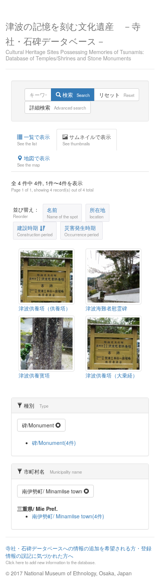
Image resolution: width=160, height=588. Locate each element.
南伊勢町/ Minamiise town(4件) (68, 516)
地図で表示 (33, 161)
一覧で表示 (33, 139)
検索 (75, 94)
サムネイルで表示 (87, 139)
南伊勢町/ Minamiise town (53, 491)
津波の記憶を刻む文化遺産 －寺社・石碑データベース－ (75, 40)
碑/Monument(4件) (54, 442)
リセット (116, 94)
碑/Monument (38, 425)
